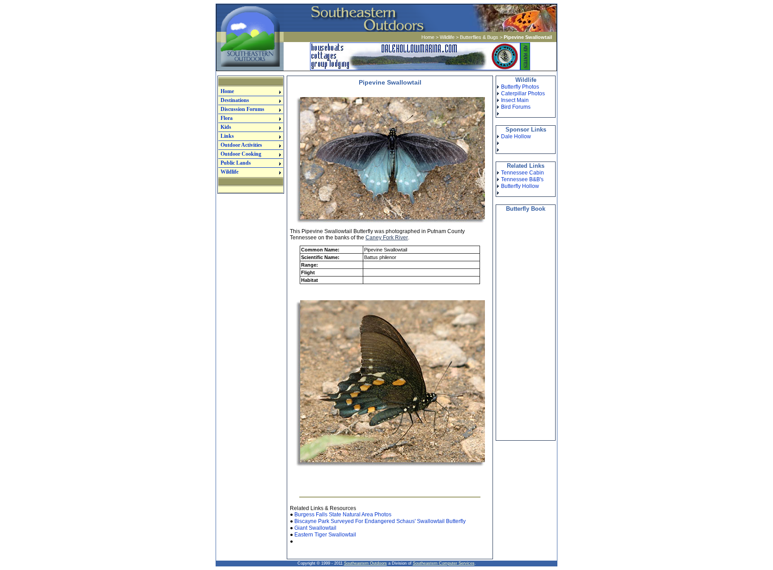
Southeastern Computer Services (444, 563)
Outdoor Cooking (241, 154)
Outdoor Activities (241, 145)
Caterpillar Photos (523, 93)
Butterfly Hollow (520, 186)
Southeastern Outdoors (365, 563)
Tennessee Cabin (522, 173)
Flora (227, 118)
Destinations (235, 100)
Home (427, 37)
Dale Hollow (516, 136)
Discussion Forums (242, 109)
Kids (226, 127)
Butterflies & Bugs (479, 37)
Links (227, 136)
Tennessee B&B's (522, 179)
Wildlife (447, 37)
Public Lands (236, 163)
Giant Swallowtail (315, 528)
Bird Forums (516, 107)
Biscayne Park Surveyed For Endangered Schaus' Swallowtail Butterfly (380, 521)
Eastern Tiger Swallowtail (325, 535)
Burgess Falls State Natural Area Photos (342, 514)
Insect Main (515, 100)
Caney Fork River (386, 237)
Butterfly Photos (520, 87)
